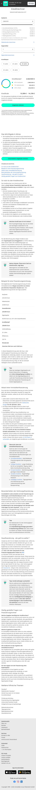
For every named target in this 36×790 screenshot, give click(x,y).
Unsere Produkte (6, 755)
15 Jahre (5, 64)
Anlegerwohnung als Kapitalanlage (11, 704)
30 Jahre (5, 70)
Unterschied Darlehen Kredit (9, 702)
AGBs (2, 745)
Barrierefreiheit (5, 729)
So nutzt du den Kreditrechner (10, 166)
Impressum (4, 727)
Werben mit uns (5, 763)
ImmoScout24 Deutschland (9, 739)
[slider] (34, 25)
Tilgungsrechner (5, 709)
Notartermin (6, 568)
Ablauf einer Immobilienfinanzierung (11, 170)
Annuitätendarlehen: (16, 458)
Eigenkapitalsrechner (7, 711)
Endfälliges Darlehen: (16, 479)
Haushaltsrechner (6, 713)
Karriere (3, 725)
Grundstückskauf (6, 695)
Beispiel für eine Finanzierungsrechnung (12, 168)
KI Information (7, 749)
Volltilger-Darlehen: (16, 464)
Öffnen (31, 3)
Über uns (3, 723)
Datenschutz (4, 747)
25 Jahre (24, 64)
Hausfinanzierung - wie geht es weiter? (12, 174)
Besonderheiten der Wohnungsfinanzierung (13, 172)
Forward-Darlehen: (16, 470)
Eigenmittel (4, 46)
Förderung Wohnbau (7, 698)
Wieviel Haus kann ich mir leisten (10, 693)
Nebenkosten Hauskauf (8, 691)
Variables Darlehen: (16, 474)
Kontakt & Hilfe (5, 735)
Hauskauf (4, 689)
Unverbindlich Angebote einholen (18, 158)
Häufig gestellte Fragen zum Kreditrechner (13, 176)
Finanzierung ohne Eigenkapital (10, 700)
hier (23, 552)
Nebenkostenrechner (7, 707)
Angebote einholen (18, 105)
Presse (3, 737)
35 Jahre (15, 70)
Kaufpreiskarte (5, 759)
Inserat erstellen (5, 757)
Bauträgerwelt (5, 761)
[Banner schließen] (1, 3)
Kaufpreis (4, 18)
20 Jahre (14, 64)
